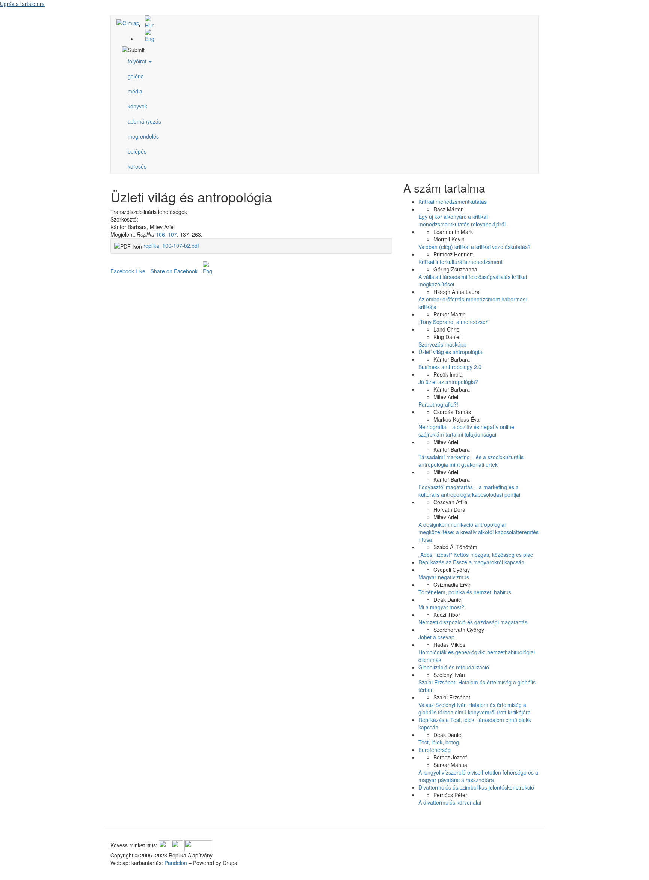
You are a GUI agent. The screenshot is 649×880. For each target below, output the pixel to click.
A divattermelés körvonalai (449, 802)
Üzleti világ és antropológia (450, 352)
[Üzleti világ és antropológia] (332, 22)
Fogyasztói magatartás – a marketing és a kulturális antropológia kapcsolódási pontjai (469, 490)
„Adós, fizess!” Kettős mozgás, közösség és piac (475, 554)
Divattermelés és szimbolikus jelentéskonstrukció (476, 787)
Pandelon (176, 862)
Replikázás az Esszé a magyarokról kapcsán (471, 562)
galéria (136, 76)
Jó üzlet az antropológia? (448, 382)
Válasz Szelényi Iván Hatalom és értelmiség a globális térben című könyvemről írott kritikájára (474, 708)
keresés (137, 166)
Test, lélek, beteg (438, 742)
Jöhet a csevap (436, 637)
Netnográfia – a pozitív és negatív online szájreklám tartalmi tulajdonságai (466, 430)
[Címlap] (130, 22)
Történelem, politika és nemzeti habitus (464, 592)
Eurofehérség (434, 749)
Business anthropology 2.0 (449, 367)
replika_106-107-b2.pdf (171, 245)
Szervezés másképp (442, 344)
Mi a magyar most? (441, 607)
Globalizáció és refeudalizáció (453, 667)
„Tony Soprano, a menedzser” (453, 321)
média (135, 91)
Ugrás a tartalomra (22, 4)
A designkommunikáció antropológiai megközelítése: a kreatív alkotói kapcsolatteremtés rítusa (478, 532)
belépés (137, 151)
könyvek (137, 106)
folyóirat (138, 61)
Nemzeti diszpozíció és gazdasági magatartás (472, 622)
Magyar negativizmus (443, 577)
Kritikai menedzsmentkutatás (452, 201)
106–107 (166, 234)
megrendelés (143, 136)
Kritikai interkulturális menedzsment (460, 261)
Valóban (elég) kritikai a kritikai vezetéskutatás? (474, 246)
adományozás (144, 121)
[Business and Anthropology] (332, 35)
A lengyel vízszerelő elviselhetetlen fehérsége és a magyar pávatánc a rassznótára (478, 776)
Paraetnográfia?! (438, 404)
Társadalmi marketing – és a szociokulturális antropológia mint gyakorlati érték (471, 460)
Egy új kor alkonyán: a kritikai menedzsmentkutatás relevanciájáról (462, 220)
